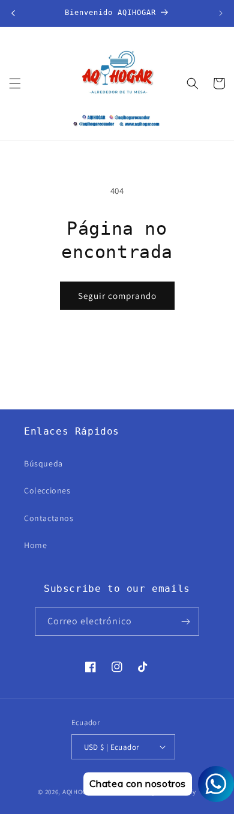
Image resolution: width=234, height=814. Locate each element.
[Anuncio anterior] (13, 13)
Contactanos (49, 518)
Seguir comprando (117, 295)
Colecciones (47, 490)
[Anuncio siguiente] (221, 13)
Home (35, 545)
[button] (15, 83)
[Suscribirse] (185, 621)
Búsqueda (43, 463)
